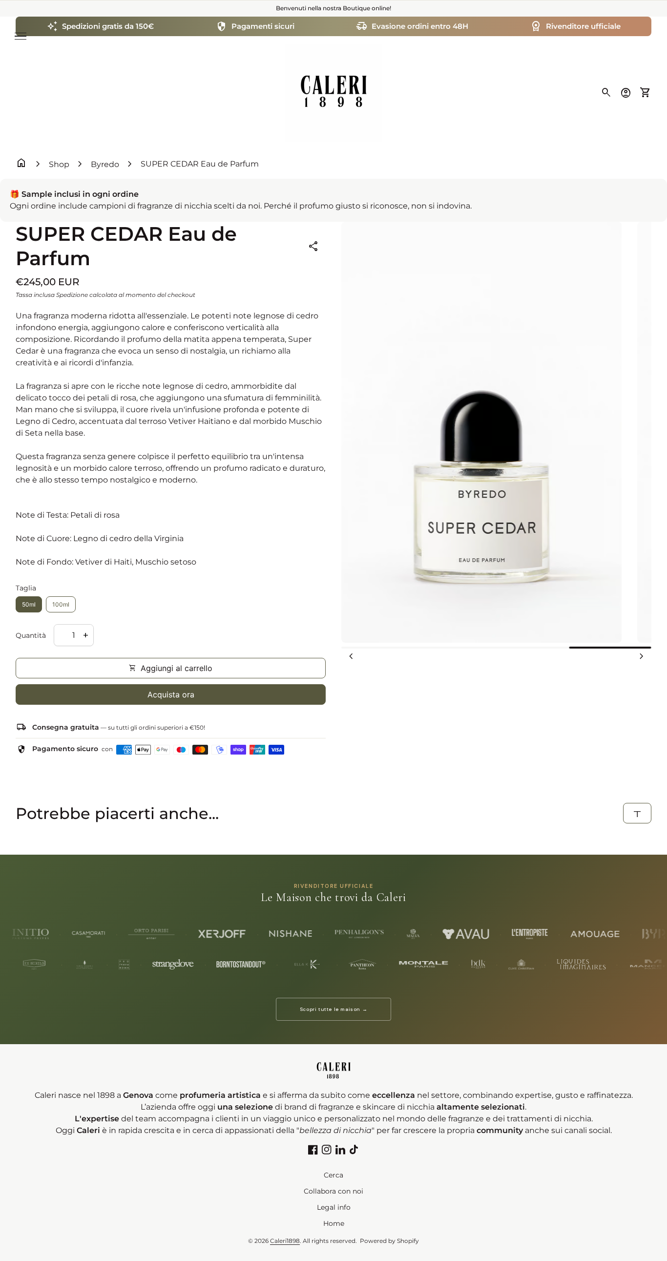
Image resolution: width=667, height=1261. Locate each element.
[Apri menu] (20, 36)
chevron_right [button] (641, 656)
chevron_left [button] (351, 656)
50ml (29, 604)
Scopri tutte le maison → (333, 1009)
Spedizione (72, 294)
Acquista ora (170, 694)
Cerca (333, 1175)
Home (333, 1223)
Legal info (334, 1207)
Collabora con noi (333, 1191)
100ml (60, 604)
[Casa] (333, 92)
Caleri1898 (285, 1240)
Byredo (105, 164)
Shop (59, 164)
